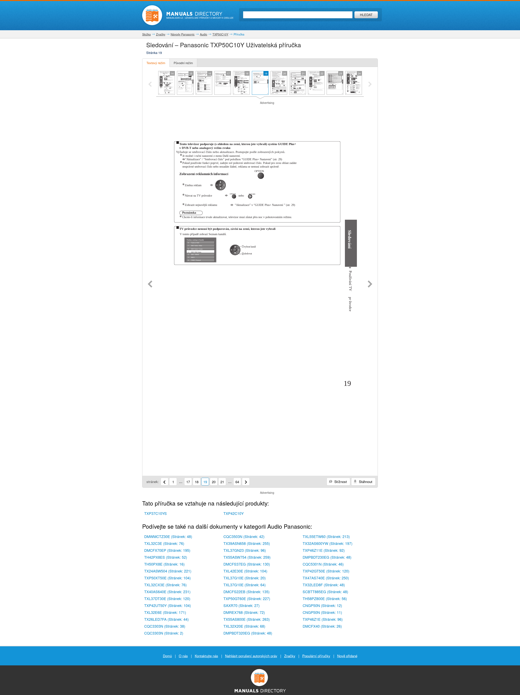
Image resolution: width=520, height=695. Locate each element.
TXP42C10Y (233, 513)
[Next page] (370, 284)
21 (222, 481)
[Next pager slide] (370, 85)
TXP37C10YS (155, 513)
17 (188, 481)
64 (237, 481)
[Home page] (152, 15)
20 (214, 481)
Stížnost (340, 481)
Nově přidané (347, 655)
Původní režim (183, 63)
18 (196, 481)
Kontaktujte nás (206, 655)
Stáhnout (365, 481)
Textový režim (155, 63)
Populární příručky (316, 655)
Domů (167, 655)
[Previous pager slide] (150, 85)
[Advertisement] (260, 110)
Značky (289, 655)
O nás (183, 655)
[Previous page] (150, 284)
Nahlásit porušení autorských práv (251, 655)
